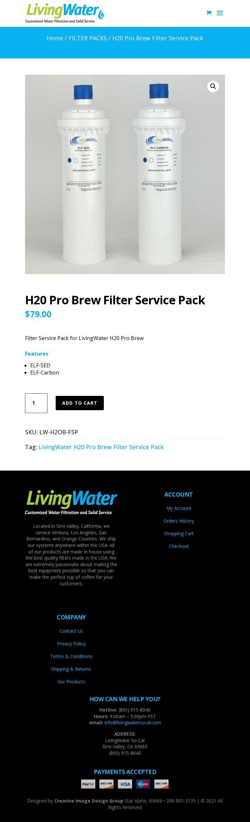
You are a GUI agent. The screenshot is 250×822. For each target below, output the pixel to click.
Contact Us (71, 631)
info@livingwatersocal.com (132, 722)
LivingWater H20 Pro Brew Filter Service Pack (101, 447)
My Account (178, 508)
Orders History (178, 521)
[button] (213, 86)
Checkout (179, 546)
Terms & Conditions (71, 656)
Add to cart (79, 403)
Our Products (71, 681)
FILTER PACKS (88, 38)
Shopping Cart (179, 533)
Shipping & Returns (71, 669)
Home (55, 38)
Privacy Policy (71, 643)
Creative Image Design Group (88, 801)
